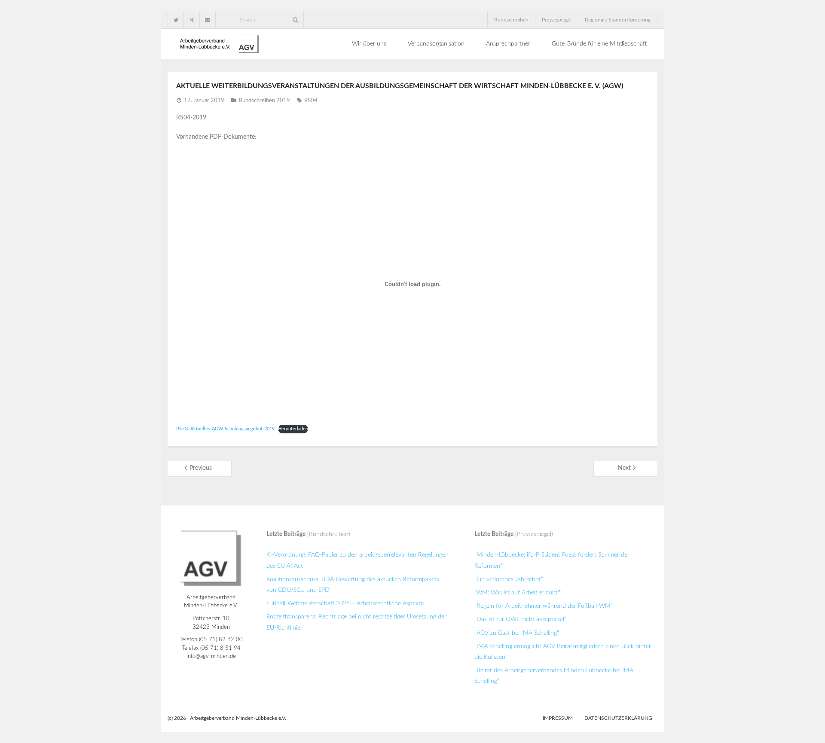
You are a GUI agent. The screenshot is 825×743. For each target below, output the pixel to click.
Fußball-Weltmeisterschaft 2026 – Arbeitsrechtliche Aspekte (345, 603)
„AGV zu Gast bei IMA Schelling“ (516, 633)
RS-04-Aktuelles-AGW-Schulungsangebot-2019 (225, 428)
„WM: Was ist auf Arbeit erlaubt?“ (518, 593)
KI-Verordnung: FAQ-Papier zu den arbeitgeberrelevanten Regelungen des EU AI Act (357, 560)
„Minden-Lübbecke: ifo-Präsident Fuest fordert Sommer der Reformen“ (551, 560)
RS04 (311, 101)
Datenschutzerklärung (618, 718)
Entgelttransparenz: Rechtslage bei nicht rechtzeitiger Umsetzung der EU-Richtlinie (356, 622)
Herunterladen (293, 428)
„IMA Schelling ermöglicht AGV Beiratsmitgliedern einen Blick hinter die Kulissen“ (562, 651)
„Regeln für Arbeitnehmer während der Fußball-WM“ (543, 606)
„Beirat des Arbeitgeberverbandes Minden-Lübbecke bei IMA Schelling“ (553, 675)
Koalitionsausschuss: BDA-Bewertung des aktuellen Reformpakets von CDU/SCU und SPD (352, 584)
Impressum (558, 718)
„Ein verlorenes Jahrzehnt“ (508, 579)
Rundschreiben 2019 (264, 101)
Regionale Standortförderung (618, 19)
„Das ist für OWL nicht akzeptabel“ (520, 619)
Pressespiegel (556, 19)
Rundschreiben (511, 19)
